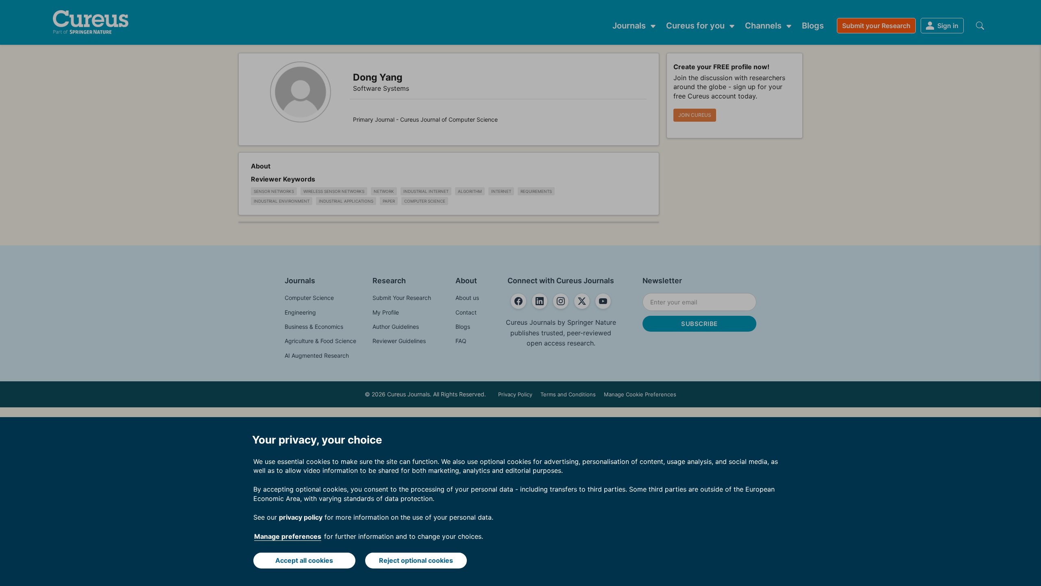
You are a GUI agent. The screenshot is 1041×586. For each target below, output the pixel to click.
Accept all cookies (304, 560)
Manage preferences (287, 536)
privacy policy (300, 517)
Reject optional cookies (416, 560)
